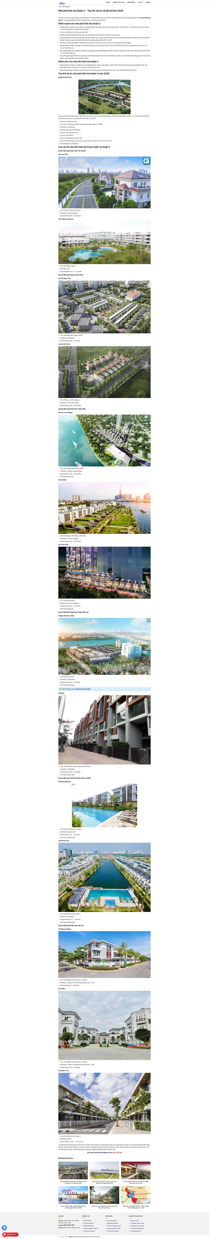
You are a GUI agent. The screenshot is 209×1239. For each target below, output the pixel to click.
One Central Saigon (113, 1231)
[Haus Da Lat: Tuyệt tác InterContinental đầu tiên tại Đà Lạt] (104, 1195)
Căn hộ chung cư (88, 1223)
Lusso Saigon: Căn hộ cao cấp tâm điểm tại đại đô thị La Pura (136, 1182)
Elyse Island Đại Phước (114, 1228)
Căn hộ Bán (131, 2)
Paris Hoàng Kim (112, 1220)
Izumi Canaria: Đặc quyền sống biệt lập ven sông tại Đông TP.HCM (73, 1207)
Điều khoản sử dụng (82, 1236)
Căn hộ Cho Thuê (118, 2)
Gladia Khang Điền (112, 1223)
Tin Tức (140, 2)
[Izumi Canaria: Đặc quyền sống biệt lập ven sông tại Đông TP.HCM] (73, 1195)
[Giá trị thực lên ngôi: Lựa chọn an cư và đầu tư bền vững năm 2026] (104, 1170)
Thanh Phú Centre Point (114, 1226)
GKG (60, 6)
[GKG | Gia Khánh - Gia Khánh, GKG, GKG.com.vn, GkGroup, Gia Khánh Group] (62, 2)
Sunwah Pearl (134, 1220)
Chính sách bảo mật (94, 1236)
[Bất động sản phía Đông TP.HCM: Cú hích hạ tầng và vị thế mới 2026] (73, 1170)
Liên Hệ (148, 2)
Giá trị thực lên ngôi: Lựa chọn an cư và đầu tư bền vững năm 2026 (104, 1182)
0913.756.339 (12, 1234)
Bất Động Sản (66, 6)
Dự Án (108, 2)
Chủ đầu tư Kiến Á (65, 1139)
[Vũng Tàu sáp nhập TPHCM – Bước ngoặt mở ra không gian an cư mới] (136, 1195)
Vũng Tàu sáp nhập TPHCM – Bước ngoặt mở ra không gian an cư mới (136, 1207)
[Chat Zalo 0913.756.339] (4, 1227)
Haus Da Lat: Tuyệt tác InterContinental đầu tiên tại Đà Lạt (104, 1207)
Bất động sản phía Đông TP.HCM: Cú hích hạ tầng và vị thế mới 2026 (73, 1182)
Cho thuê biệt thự (135, 1231)
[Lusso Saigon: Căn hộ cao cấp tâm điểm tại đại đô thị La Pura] (136, 1170)
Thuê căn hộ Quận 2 (89, 1231)
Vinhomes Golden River (137, 1223)
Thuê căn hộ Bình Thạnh (91, 1228)
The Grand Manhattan (137, 1228)
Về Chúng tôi (87, 1220)
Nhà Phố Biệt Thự (89, 1226)
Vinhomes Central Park (137, 1226)
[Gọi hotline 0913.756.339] (4, 1234)
